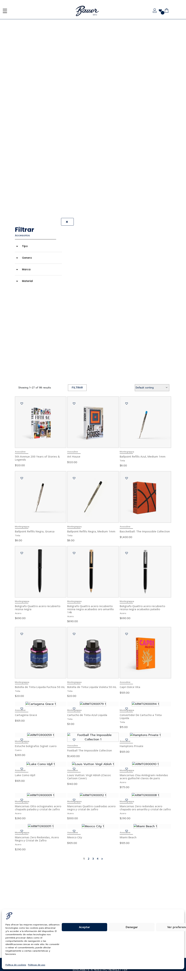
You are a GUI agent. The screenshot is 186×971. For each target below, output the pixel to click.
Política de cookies (15, 964)
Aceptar (84, 927)
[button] (23, 246)
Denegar (132, 927)
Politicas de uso (36, 964)
